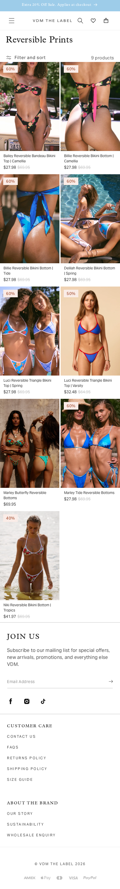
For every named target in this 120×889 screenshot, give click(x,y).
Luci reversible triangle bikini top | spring (27, 383)
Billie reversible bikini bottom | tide (28, 270)
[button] (11, 20)
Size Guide (20, 779)
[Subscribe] (106, 681)
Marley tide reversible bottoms (89, 492)
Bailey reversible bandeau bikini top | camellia (29, 158)
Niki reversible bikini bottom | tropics (27, 607)
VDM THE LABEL (56, 864)
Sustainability (25, 824)
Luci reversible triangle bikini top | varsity (88, 383)
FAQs (13, 747)
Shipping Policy (27, 769)
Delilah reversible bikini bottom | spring (89, 270)
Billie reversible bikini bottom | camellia (89, 158)
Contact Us (21, 736)
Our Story (20, 813)
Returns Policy (26, 758)
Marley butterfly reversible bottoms (24, 495)
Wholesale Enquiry (31, 835)
